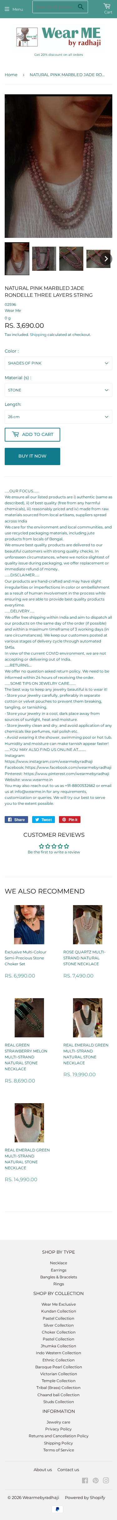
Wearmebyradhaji (40, 1497)
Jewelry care (58, 1422)
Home (11, 74)
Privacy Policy (58, 1429)
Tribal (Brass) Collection (58, 1387)
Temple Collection (59, 1380)
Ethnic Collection (58, 1360)
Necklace (58, 1263)
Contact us (68, 1469)
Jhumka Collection (58, 1346)
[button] (17, 258)
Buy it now (32, 456)
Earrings (58, 1270)
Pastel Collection (58, 1318)
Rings (58, 1284)
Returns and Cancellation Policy (59, 1436)
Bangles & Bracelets (58, 1277)
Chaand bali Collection (58, 1394)
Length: (13, 404)
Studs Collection (58, 1401)
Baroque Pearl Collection (58, 1367)
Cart (108, 12)
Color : (12, 351)
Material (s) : (18, 377)
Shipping (38, 334)
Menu (17, 9)
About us (43, 1469)
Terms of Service (58, 1450)
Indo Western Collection (58, 1352)
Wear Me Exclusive (58, 1304)
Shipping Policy (58, 1443)
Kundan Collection (58, 1311)
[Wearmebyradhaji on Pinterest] (95, 1481)
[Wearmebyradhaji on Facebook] (85, 1481)
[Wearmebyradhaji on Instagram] (106, 1481)
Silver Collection (59, 1325)
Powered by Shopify (85, 1497)
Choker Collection (59, 1332)
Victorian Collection (58, 1373)
